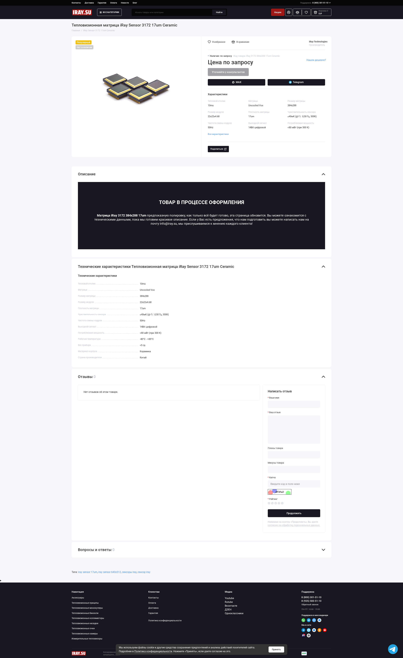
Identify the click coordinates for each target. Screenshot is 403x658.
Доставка (89, 3)
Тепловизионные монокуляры (87, 608)
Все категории (111, 12)
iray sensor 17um (87, 572)
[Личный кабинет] (288, 12)
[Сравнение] (297, 12)
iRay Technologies (318, 41)
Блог (135, 3)
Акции (277, 12)
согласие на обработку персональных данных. (294, 525)
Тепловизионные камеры (85, 633)
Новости (125, 3)
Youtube (229, 598)
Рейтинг (273, 499)
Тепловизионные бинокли (85, 613)
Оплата (113, 3)
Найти (219, 12)
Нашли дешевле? (316, 60)
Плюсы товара (275, 448)
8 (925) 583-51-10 (311, 601)
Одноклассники (234, 613)
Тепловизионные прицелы (85, 603)
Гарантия (102, 3)
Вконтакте (231, 605)
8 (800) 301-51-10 (314, 3)
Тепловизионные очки (83, 628)
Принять (276, 649)
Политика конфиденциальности (153, 651)
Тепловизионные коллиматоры (88, 618)
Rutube (229, 601)
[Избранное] (306, 12)
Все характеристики (218, 134)
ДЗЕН (228, 609)
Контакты (76, 3)
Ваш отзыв (275, 412)
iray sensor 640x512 (109, 572)
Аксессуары (78, 597)
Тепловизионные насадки (85, 623)
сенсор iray (144, 572)
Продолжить (294, 513)
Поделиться (216, 149)
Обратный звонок (309, 604)
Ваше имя (274, 397)
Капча (272, 477)
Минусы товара (276, 463)
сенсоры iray (129, 572)
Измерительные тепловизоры (87, 638)
